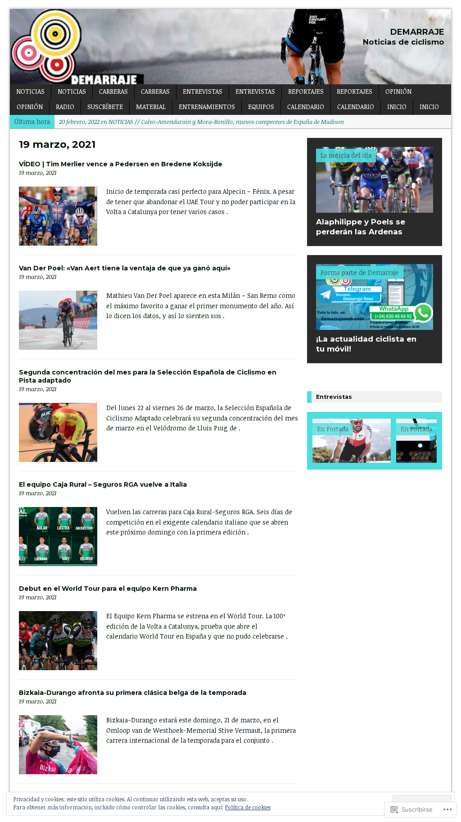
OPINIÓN (398, 91)
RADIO (65, 106)
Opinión (30, 106)
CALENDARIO (305, 106)
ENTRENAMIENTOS (207, 106)
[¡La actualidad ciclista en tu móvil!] (374, 324)
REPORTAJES (306, 91)
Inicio (397, 106)
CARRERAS (113, 91)
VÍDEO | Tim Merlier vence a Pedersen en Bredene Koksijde (120, 164)
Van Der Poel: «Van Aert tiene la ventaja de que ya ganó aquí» (124, 268)
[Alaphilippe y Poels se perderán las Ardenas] (374, 207)
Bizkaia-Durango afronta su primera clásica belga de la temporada (132, 693)
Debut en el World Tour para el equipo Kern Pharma (108, 589)
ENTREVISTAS (202, 91)
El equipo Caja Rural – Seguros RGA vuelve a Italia (103, 484)
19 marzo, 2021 (38, 173)
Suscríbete (105, 106)
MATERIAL (151, 106)
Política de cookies (248, 807)
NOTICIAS (30, 91)
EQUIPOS (261, 106)
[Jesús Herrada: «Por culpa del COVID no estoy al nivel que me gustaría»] (351, 441)
